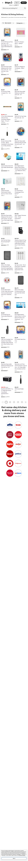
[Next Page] (25, 402)
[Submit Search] (25, 8)
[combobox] (12, 8)
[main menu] (2, 2)
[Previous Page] (3, 402)
